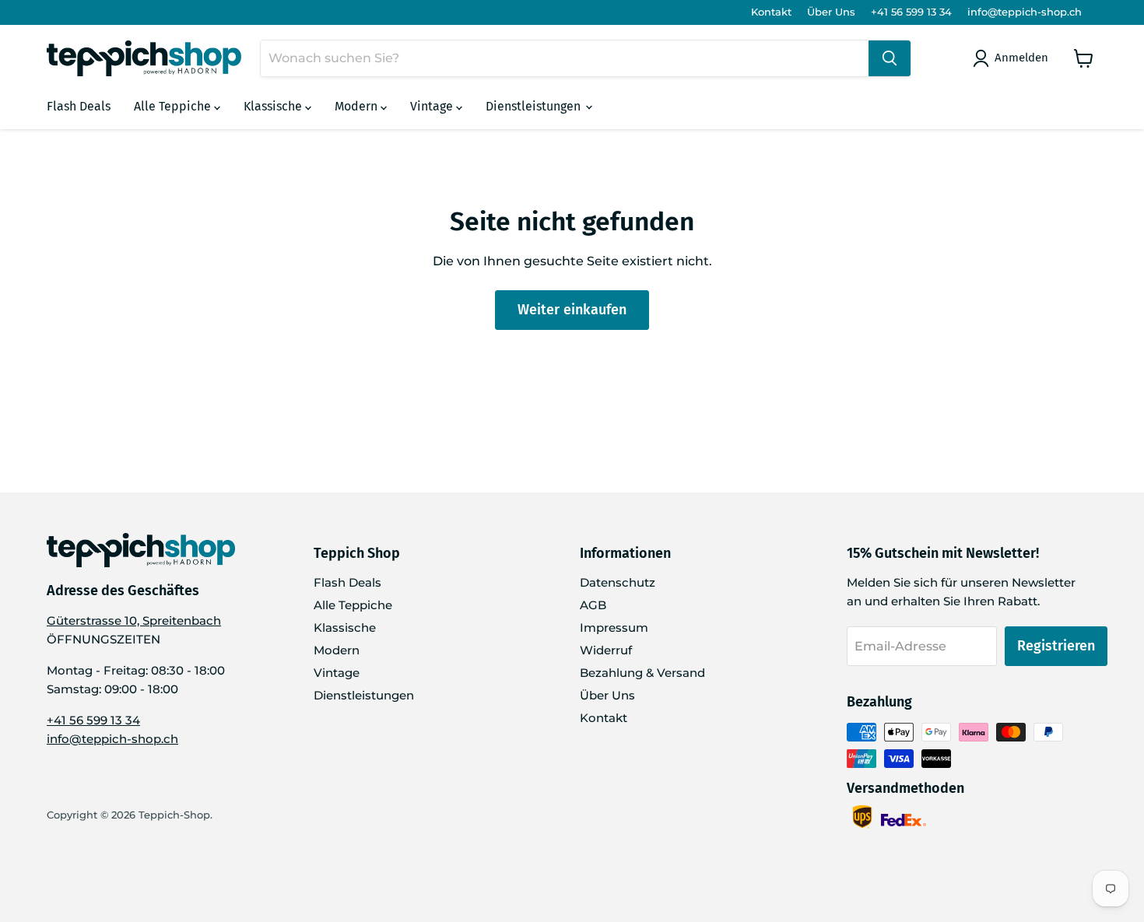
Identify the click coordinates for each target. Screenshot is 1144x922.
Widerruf (606, 650)
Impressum (614, 627)
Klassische (274, 106)
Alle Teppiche (174, 106)
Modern (358, 106)
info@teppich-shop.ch (1024, 12)
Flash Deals (79, 106)
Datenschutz (617, 582)
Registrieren (1056, 645)
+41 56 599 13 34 (911, 12)
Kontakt (771, 12)
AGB (593, 605)
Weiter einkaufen (572, 309)
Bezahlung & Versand (642, 672)
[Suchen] (890, 58)
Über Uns (831, 12)
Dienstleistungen (535, 106)
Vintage (433, 106)
